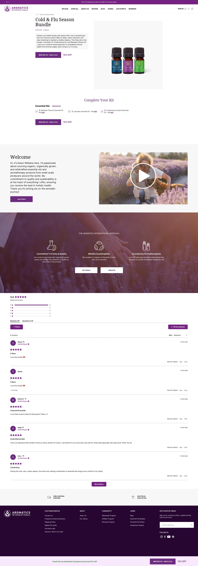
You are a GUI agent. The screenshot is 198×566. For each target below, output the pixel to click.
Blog (131, 515)
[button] (75, 8)
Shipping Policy (50, 522)
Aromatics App (50, 528)
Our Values (86, 270)
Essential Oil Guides (137, 522)
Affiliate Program (108, 519)
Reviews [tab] (15, 321)
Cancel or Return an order (54, 532)
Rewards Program (108, 522)
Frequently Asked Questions (55, 519)
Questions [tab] (27, 321)
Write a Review (180, 327)
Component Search (137, 525)
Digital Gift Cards (51, 525)
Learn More (21, 199)
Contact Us (49, 515)
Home (37, 14)
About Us (112, 270)
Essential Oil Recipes (137, 519)
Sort (171, 335)
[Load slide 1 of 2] (7, 2)
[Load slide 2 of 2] (9, 2)
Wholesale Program (109, 515)
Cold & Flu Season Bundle (47, 14)
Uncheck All (56, 106)
